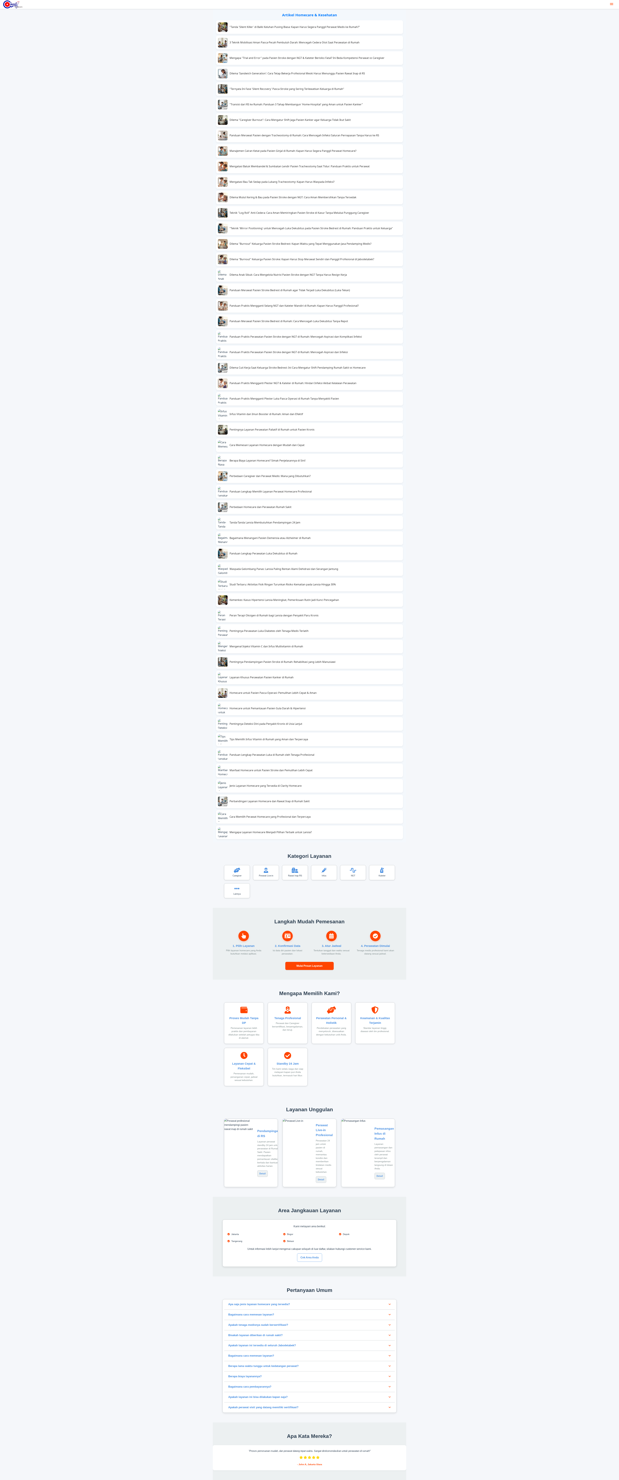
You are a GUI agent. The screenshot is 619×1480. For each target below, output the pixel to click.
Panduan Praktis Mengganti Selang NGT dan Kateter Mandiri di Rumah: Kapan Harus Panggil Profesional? (294, 305)
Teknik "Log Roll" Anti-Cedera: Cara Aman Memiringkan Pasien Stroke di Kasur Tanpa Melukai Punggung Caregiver (299, 213)
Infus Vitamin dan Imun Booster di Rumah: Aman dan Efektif (266, 414)
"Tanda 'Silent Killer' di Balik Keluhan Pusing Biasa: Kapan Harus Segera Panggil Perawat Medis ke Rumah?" (295, 27)
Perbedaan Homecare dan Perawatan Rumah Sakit (260, 507)
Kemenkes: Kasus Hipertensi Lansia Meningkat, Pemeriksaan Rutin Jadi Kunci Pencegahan (284, 600)
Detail (262, 1173)
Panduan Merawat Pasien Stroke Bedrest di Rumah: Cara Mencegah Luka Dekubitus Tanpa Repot (289, 321)
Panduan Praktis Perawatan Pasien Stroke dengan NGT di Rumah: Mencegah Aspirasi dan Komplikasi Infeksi (296, 336)
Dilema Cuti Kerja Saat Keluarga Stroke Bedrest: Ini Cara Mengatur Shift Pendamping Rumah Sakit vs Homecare (298, 367)
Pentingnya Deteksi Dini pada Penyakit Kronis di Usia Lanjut (266, 724)
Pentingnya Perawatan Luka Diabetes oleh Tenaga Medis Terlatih (269, 631)
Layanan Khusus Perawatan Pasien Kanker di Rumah (262, 677)
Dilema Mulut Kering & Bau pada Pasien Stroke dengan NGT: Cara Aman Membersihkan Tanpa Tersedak (293, 197)
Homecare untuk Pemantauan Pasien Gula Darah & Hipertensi (268, 708)
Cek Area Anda (309, 1257)
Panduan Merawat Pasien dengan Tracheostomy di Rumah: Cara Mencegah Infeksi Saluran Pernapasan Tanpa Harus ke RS (304, 135)
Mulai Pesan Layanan (309, 965)
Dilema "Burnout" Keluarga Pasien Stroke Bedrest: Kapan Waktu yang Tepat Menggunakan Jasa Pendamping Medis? (300, 244)
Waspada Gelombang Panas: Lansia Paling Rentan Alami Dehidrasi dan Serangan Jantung (284, 569)
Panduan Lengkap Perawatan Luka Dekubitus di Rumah (263, 553)
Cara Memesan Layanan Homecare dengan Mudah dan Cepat (267, 445)
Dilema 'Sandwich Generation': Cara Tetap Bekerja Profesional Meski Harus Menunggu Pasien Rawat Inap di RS (297, 73)
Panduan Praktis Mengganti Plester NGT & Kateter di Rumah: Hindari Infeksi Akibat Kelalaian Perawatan (293, 383)
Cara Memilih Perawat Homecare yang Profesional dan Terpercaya (270, 816)
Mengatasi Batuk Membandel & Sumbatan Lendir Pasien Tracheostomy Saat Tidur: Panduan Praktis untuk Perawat (300, 166)
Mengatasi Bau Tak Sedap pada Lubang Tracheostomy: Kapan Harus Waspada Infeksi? (282, 182)
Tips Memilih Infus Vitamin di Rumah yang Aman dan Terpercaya (269, 739)
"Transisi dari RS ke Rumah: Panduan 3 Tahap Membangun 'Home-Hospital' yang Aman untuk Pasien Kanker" (296, 104)
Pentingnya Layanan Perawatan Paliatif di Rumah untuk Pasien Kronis (272, 429)
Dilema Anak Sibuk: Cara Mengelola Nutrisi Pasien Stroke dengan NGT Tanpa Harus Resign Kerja (288, 274)
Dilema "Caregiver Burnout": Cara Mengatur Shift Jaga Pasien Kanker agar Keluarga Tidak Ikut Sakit (290, 120)
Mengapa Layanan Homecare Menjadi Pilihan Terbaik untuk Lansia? (271, 832)
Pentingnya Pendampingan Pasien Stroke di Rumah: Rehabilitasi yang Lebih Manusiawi (282, 662)
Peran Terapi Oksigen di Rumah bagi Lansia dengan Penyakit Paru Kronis (274, 615)
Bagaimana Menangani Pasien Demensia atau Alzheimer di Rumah (270, 538)
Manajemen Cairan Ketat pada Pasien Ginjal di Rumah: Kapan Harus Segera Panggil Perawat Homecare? (293, 151)
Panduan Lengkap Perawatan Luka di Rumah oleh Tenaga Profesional (272, 755)
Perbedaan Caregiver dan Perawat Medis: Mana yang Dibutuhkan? (270, 476)
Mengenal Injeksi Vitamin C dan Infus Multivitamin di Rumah (266, 646)
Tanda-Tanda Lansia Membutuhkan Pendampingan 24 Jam (265, 522)
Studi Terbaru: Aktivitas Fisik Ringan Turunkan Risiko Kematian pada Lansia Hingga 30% (283, 584)
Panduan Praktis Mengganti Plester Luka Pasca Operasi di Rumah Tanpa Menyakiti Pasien (284, 398)
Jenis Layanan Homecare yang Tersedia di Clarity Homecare (266, 786)
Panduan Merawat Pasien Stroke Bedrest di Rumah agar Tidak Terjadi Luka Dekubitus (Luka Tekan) (290, 290)
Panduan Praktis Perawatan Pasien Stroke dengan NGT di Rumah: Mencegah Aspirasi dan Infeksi (289, 352)
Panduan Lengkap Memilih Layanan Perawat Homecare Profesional (271, 491)
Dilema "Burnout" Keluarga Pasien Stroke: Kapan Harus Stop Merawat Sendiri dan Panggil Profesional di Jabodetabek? (302, 259)
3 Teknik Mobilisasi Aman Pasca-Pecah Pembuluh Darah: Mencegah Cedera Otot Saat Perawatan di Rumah (294, 42)
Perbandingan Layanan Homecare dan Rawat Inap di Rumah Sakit (270, 801)
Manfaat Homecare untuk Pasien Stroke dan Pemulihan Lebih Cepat (271, 770)
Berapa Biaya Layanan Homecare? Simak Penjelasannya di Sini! (267, 460)
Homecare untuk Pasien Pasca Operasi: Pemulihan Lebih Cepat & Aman (273, 693)
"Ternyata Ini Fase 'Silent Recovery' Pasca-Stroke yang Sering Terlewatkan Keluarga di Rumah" (287, 89)
